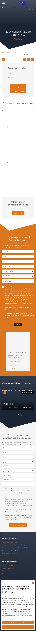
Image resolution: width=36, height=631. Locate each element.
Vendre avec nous (7, 574)
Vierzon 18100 (17, 53)
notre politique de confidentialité (17, 619)
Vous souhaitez (6, 275)
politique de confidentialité (13, 318)
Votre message (8, 281)
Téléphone (6, 266)
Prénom (5, 251)
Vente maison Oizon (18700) (10, 551)
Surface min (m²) (8, 480)
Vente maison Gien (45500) (10, 542)
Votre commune (8, 271)
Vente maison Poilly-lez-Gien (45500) (13, 545)
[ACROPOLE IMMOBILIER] (28, 3)
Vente (3, 53)
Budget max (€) (8, 475)
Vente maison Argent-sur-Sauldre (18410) (14, 548)
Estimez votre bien (7, 565)
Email (4, 261)
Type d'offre (5, 460)
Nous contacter (6, 571)
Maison (9, 53)
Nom (4, 256)
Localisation (5, 469)
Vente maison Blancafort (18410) (12, 554)
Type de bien (6, 465)
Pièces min (6, 484)
